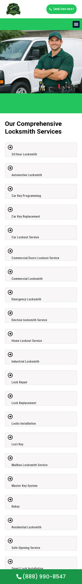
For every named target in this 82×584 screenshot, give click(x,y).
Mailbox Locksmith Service (30, 465)
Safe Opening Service (26, 548)
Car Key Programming (26, 196)
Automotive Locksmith (27, 175)
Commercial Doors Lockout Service (35, 258)
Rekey (16, 506)
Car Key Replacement (26, 216)
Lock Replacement (24, 403)
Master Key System (24, 486)
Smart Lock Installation (27, 568)
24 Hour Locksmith (24, 154)
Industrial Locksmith (25, 361)
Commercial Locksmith (27, 279)
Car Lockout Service (25, 237)
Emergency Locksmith (26, 299)
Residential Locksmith (26, 527)
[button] (76, 24)
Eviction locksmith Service (29, 320)
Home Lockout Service (27, 341)
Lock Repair (19, 382)
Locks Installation (24, 423)
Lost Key (17, 444)
